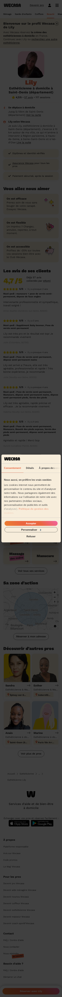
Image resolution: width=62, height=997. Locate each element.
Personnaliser (29, 529)
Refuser (31, 536)
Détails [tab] (30, 467)
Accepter (31, 523)
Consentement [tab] (12, 467)
